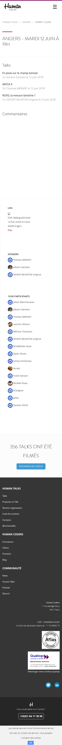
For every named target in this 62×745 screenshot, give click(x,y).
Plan (10, 230)
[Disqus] (31, 158)
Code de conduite (10, 513)
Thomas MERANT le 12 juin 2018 (26, 88)
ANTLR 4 (7, 84)
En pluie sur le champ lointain (20, 73)
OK (30, 742)
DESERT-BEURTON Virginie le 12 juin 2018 (31, 99)
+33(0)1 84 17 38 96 (31, 716)
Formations (7, 541)
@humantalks (9, 525)
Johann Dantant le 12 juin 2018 (25, 77)
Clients (5, 547)
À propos (6, 519)
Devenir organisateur (12, 507)
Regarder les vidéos (31, 466)
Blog (4, 559)
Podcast (6, 587)
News (5, 575)
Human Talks (8, 581)
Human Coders (53, 602)
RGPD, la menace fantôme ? (18, 95)
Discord (6, 593)
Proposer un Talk (10, 501)
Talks (4, 495)
